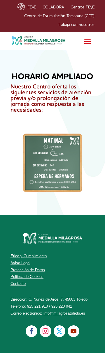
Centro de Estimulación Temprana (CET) (59, 16)
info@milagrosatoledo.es (64, 313)
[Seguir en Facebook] (31, 331)
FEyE (31, 7)
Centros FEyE (82, 7)
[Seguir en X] (59, 331)
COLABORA (53, 7)
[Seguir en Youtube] (73, 331)
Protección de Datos (27, 270)
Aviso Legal (20, 263)
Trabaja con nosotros (76, 25)
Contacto (18, 283)
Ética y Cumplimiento (28, 256)
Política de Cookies (26, 276)
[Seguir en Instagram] (45, 331)
